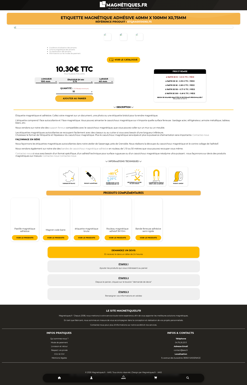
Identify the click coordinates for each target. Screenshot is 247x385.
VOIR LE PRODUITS (24, 238)
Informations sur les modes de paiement (65, 53)
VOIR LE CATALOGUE (126, 60)
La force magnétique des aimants (62, 50)
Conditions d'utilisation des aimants (63, 48)
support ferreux (57, 128)
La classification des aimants (60, 51)
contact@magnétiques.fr (130, 8)
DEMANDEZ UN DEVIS (180, 98)
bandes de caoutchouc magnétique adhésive (84, 148)
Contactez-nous (200, 135)
